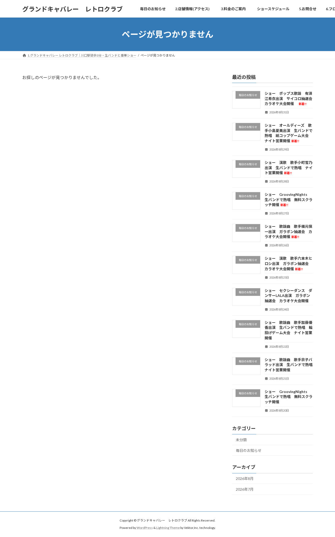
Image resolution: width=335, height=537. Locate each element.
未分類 (241, 440)
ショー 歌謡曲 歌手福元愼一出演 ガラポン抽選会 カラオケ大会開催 (288, 231)
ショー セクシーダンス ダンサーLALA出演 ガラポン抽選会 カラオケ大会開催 (288, 295)
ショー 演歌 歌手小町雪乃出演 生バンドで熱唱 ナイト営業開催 (288, 167)
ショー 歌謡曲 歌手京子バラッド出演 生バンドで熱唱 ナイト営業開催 (290, 364)
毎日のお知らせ (248, 450)
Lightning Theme (168, 528)
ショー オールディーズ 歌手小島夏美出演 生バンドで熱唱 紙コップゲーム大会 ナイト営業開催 (288, 133)
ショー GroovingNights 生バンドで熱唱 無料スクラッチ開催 (288, 199)
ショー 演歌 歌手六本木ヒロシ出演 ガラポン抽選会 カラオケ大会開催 (288, 263)
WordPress (145, 528)
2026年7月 (245, 489)
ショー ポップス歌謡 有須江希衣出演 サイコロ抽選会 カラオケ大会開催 (290, 98)
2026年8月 (245, 478)
